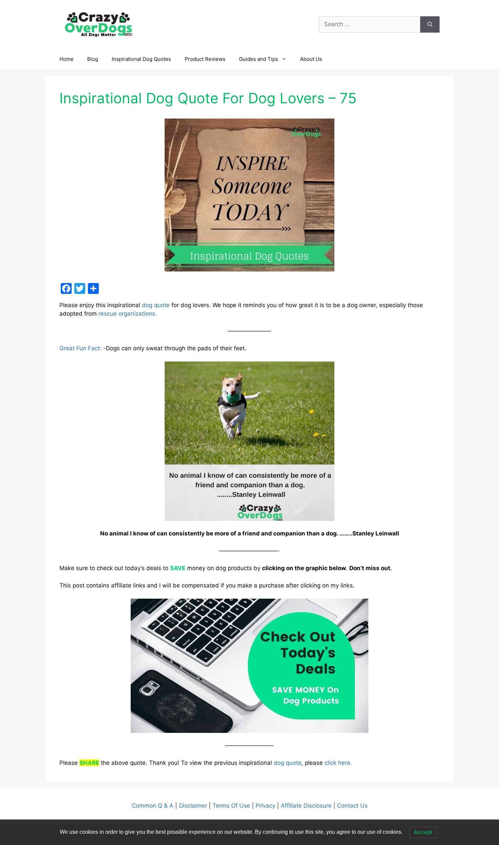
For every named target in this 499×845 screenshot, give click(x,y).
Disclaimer (194, 805)
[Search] (430, 24)
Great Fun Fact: (80, 348)
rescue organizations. (127, 313)
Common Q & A (153, 805)
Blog (92, 59)
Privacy (266, 805)
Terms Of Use (231, 805)
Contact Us (351, 805)
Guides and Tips (258, 59)
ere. (346, 762)
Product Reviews (205, 59)
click (330, 762)
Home (66, 59)
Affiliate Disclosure (306, 805)
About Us (311, 59)
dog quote (156, 305)
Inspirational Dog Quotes (141, 59)
